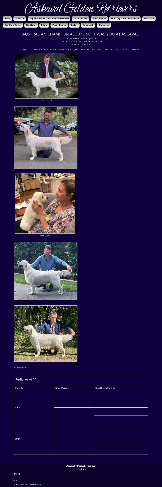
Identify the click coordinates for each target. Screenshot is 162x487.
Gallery (74, 25)
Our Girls (30, 25)
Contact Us (103, 25)
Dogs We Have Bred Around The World (48, 19)
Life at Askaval (80, 19)
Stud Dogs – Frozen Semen (124, 19)
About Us (19, 19)
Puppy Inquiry (59, 25)
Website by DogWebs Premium (81, 466)
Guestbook (88, 25)
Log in (15, 480)
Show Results (99, 19)
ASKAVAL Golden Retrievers (30, 485)
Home (7, 19)
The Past (148, 19)
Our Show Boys (12, 25)
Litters (44, 25)
